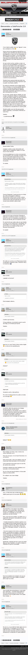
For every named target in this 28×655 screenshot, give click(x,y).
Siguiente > (17, 29)
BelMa (7, 287)
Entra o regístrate (22, 1)
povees (7, 127)
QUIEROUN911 (5, 169)
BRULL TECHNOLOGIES (11, 427)
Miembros (14, 12)
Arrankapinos (9, 487)
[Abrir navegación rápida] (26, 23)
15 (14, 29)
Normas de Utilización (15, 647)
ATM (7, 504)
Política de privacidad (24, 647)
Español (2, 646)
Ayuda (26, 646)
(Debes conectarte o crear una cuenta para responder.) (17, 638)
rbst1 (3, 122)
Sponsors (22, 646)
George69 (15, 122)
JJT (7, 270)
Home (3, 12)
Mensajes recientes (12, 15)
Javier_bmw (9, 403)
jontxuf (7, 585)
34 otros (19, 122)
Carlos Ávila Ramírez (9, 122)
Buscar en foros (4, 15)
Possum (4, 423)
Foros (8, 12)
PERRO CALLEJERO (7, 235)
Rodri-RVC (8, 447)
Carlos (7, 33)
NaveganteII (8, 141)
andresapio (5, 500)
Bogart (4, 206)
